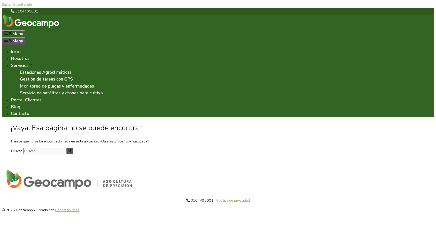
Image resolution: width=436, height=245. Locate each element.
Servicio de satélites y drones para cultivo (61, 93)
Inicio (16, 52)
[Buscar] (69, 151)
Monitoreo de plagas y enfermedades (57, 86)
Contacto (20, 114)
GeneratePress (67, 210)
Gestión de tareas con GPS (46, 79)
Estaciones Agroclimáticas (46, 72)
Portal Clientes (26, 100)
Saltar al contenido (17, 4)
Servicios (20, 66)
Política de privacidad (233, 200)
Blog (15, 107)
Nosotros (20, 58)
